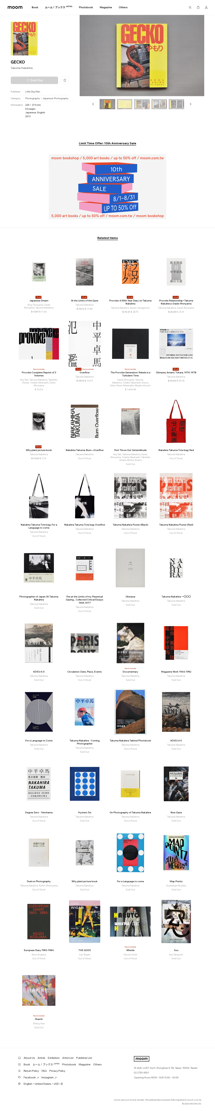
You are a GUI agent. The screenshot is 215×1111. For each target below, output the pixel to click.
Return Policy (31, 1070)
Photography (32, 98)
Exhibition (54, 1057)
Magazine (106, 7)
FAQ (44, 1070)
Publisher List (84, 1057)
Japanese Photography (55, 98)
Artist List (68, 1057)
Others (123, 7)
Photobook (86, 7)
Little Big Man (32, 91)
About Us (29, 1057)
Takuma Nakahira (22, 68)
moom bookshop (15, 7)
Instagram (47, 1077)
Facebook (30, 1077)
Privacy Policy (57, 1070)
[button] (93, 104)
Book (35, 7)
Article (41, 1057)
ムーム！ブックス (58, 7)
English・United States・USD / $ (43, 1083)
